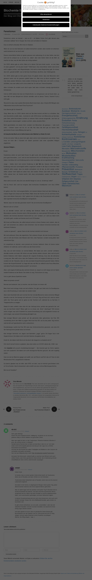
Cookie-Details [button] (38, 28)
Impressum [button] (54, 28)
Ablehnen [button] (46, 19)
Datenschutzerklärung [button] (46, 28)
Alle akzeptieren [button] (46, 14)
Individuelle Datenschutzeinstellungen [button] (46, 25)
